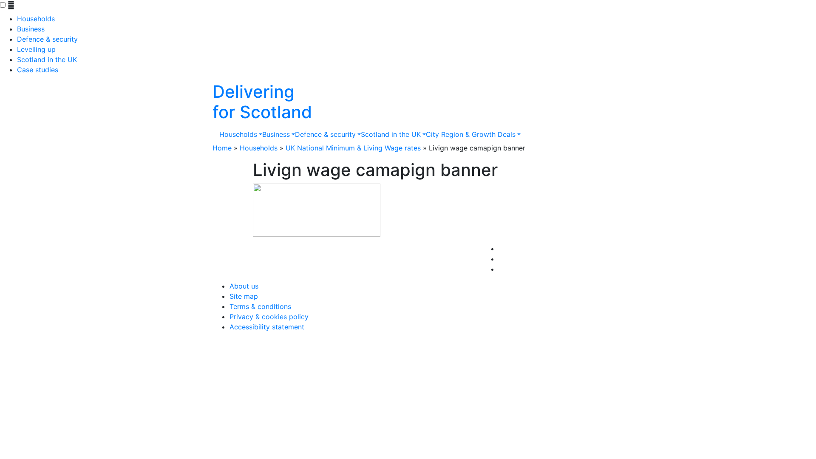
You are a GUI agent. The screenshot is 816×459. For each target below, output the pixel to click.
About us (244, 286)
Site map (244, 296)
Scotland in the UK (47, 59)
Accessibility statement (267, 327)
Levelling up (36, 49)
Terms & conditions (260, 306)
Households (36, 18)
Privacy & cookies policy (269, 316)
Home (222, 148)
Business (31, 29)
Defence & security (47, 39)
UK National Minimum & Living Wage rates (353, 148)
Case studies (37, 69)
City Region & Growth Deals (471, 134)
